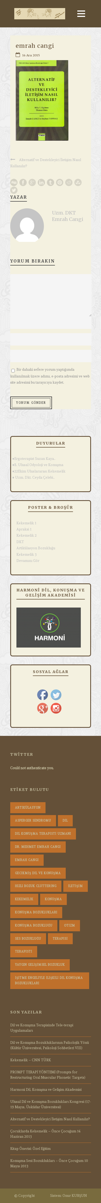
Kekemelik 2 (26, 535)
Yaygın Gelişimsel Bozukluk (40, 964)
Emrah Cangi (27, 860)
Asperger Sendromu (33, 820)
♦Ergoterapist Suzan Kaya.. (33, 459)
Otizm (69, 925)
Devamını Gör (27, 561)
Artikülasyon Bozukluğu (35, 548)
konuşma (53, 899)
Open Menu (81, 13)
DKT (20, 542)
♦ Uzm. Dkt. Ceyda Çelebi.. (33, 477)
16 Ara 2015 (31, 55)
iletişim (75, 886)
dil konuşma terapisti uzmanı (43, 833)
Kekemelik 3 (26, 555)
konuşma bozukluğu (34, 925)
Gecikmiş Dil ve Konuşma (38, 873)
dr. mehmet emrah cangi (38, 847)
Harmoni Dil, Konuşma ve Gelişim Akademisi (46, 1090)
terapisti (23, 951)
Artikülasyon (28, 807)
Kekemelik (24, 899)
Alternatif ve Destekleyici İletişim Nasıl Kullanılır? (50, 1119)
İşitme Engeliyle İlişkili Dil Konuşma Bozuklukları (49, 980)
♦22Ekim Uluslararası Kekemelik (38, 471)
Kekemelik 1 (26, 523)
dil (65, 820)
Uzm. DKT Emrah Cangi (67, 216)
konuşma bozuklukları (36, 912)
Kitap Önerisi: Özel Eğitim (30, 1149)
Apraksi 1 (24, 529)
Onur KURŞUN (74, 1196)
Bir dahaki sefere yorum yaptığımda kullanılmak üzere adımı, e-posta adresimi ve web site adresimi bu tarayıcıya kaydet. (50, 376)
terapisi (60, 938)
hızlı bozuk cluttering (36, 886)
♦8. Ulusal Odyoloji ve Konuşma (37, 465)
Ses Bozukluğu (28, 938)
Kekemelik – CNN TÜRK (30, 1060)
